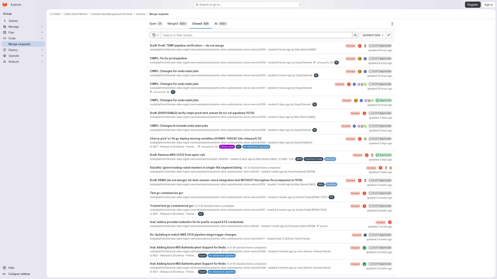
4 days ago (245, 159)
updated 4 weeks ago (379, 197)
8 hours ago (284, 62)
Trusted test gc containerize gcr (172, 205)
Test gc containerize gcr (166, 193)
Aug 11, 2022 (283, 238)
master (324, 226)
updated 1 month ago (380, 226)
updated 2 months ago (379, 239)
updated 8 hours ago (380, 50)
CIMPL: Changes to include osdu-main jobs (179, 125)
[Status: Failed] (359, 46)
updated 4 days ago (380, 159)
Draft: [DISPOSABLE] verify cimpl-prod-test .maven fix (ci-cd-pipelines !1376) (202, 113)
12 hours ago (284, 75)
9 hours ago (284, 49)
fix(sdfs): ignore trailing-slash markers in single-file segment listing (196, 167)
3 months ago (285, 251)
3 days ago (283, 104)
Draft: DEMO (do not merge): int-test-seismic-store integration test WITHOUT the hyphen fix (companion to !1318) (226, 180)
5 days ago (283, 142)
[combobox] (373, 35)
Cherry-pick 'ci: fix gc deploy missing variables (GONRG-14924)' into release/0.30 (206, 138)
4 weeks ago (284, 197)
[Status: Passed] (364, 247)
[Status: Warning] (359, 58)
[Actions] (392, 24)
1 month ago (284, 184)
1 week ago (277, 171)
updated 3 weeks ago (379, 184)
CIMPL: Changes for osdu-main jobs (174, 71)
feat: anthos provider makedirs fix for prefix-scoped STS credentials (197, 222)
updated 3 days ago (380, 117)
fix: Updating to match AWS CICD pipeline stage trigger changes (193, 234)
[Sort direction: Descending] (389, 35)
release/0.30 (324, 62)
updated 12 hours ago (380, 88)
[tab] (156, 23)
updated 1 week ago (380, 172)
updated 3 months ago (379, 252)
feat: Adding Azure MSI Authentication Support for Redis (188, 247)
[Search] (355, 35)
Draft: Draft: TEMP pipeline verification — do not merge (187, 45)
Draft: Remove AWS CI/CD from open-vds (177, 154)
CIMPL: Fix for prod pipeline (168, 58)
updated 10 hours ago (379, 75)
